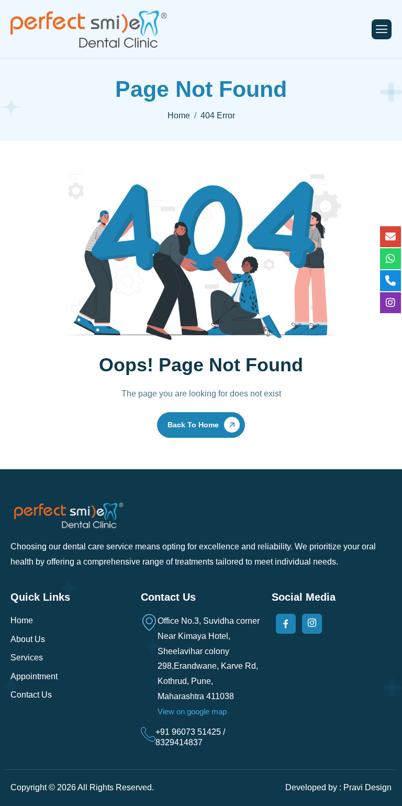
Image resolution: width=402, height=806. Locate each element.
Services (26, 657)
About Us (27, 639)
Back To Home (193, 425)
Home (21, 620)
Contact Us (31, 694)
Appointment (34, 676)
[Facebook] (286, 624)
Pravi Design (367, 787)
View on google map (192, 711)
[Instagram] (312, 624)
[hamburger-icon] (382, 29)
